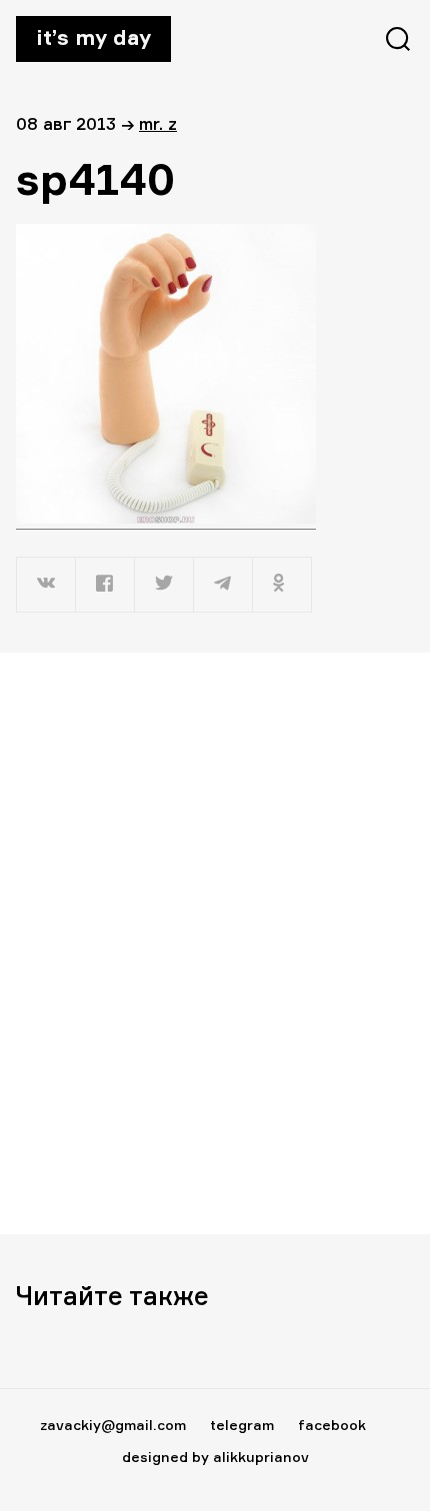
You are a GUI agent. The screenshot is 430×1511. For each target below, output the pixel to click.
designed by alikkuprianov (215, 1456)
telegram (242, 1424)
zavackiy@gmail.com (113, 1424)
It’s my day (93, 37)
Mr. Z (158, 123)
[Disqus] (215, 942)
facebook (332, 1424)
